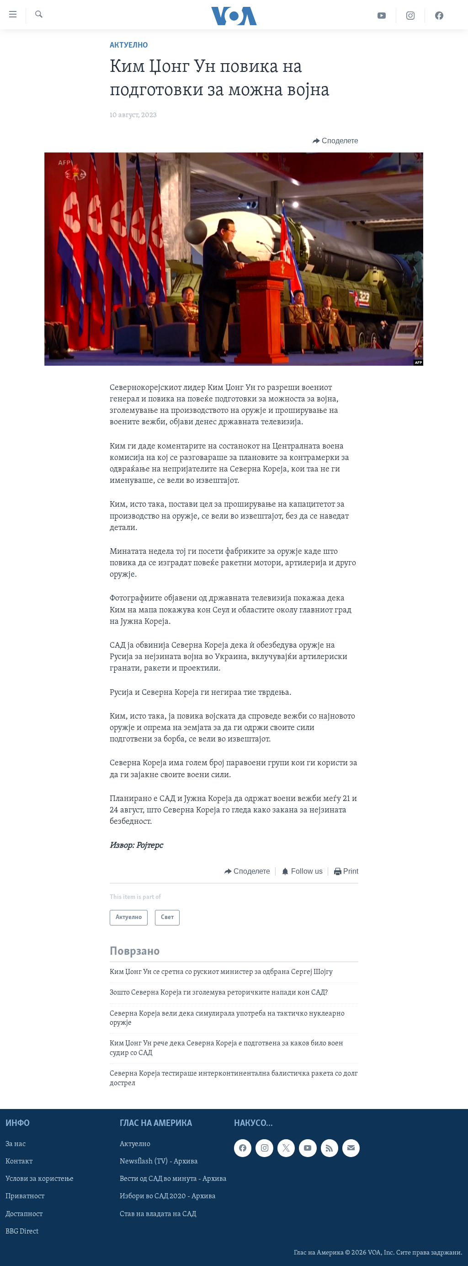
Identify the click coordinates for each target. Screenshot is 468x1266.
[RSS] (329, 1148)
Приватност (24, 1196)
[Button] (336, 141)
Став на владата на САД (158, 1214)
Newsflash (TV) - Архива (159, 1161)
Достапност (24, 1214)
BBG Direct (21, 1231)
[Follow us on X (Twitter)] (286, 1148)
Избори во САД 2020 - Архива (168, 1196)
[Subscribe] (351, 1148)
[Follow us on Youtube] (307, 1148)
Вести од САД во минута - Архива (173, 1179)
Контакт (18, 1161)
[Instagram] (410, 16)
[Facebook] (439, 16)
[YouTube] (381, 16)
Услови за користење (39, 1179)
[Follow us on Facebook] (242, 1148)
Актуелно (129, 46)
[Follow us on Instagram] (264, 1148)
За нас (15, 1144)
